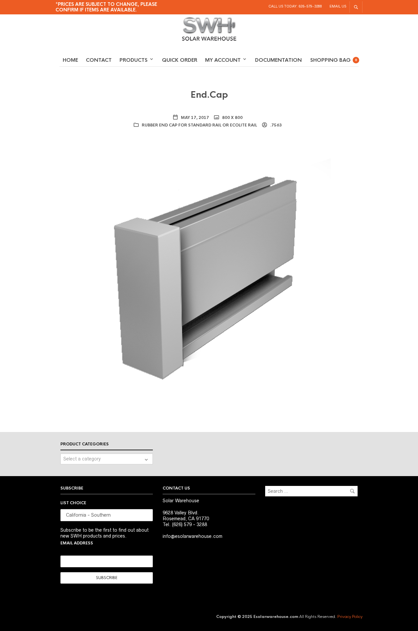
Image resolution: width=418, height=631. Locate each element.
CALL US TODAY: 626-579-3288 (295, 6)
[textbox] (106, 459)
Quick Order (179, 60)
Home (70, 60)
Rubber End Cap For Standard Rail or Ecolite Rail (199, 125)
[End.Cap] (209, 268)
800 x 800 (232, 117)
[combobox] (106, 459)
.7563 (275, 125)
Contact (99, 60)
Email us (338, 6)
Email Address (76, 543)
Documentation (278, 60)
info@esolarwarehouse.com (192, 536)
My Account (223, 60)
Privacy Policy (349, 616)
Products (134, 60)
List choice (73, 503)
